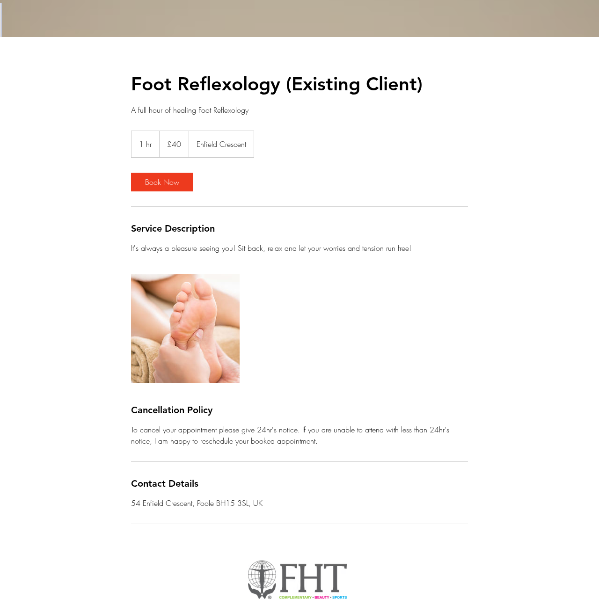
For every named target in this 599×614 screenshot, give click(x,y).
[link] (162, 182)
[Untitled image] (185, 328)
